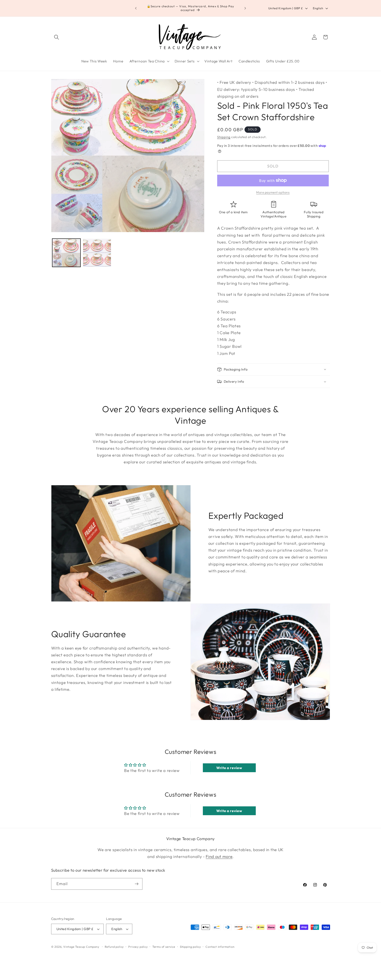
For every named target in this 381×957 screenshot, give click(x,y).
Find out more (219, 856)
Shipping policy (190, 946)
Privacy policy (138, 946)
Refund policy (114, 946)
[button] (56, 37)
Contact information (219, 946)
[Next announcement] (245, 8)
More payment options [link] (273, 192)
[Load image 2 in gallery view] (97, 253)
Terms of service (163, 946)
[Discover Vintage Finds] (136, 884)
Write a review (229, 768)
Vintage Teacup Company (81, 946)
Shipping (223, 137)
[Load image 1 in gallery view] (66, 253)
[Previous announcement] (136, 8)
